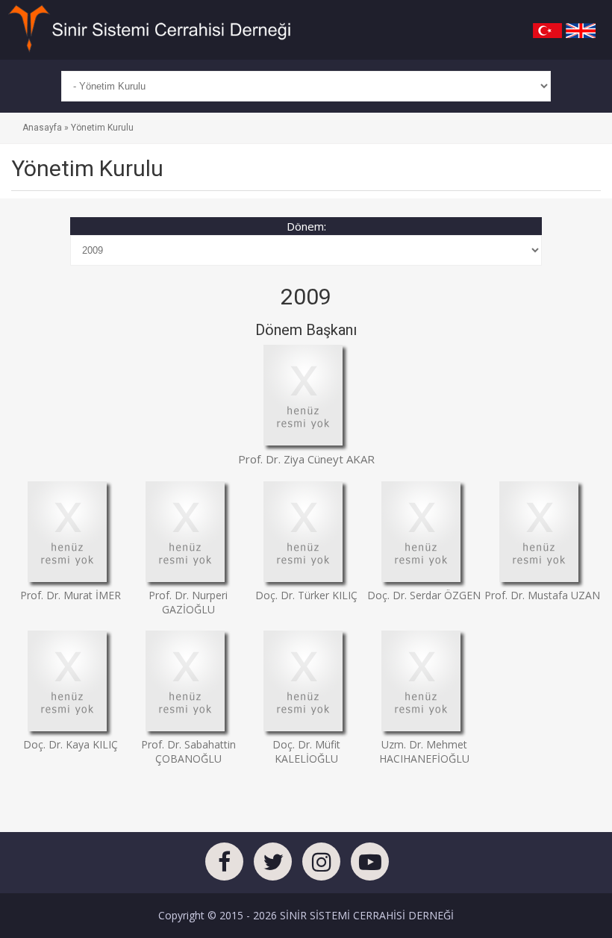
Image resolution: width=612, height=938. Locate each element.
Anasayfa (42, 127)
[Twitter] (273, 865)
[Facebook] (224, 865)
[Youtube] (370, 865)
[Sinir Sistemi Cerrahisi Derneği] (149, 28)
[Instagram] (321, 865)
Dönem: (306, 226)
